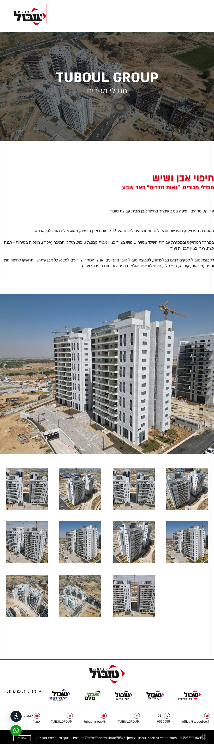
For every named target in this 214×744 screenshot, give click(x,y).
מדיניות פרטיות (21, 691)
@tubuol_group (95, 721)
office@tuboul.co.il (195, 721)
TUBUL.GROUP (128, 721)
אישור (22, 738)
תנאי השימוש (45, 738)
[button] (193, 16)
